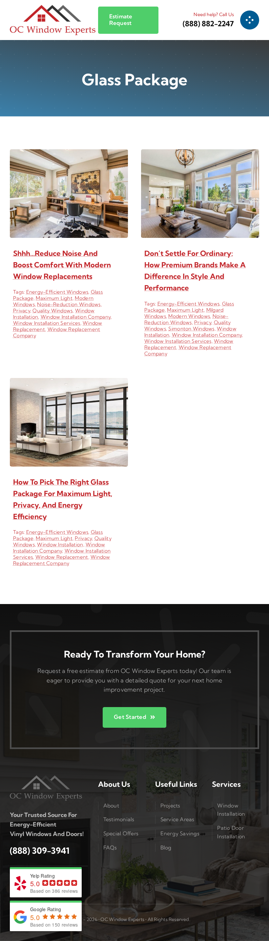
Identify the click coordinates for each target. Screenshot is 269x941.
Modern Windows (189, 316)
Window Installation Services (46, 323)
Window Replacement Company (61, 560)
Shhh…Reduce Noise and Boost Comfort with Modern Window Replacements (62, 265)
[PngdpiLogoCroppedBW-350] (46, 778)
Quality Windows (52, 310)
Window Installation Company (76, 317)
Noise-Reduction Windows (68, 304)
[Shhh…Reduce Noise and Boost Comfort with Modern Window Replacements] (69, 153)
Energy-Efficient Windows (57, 292)
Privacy (21, 310)
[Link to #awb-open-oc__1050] (249, 20)
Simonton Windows (191, 328)
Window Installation (60, 544)
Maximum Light (54, 298)
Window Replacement (61, 557)
